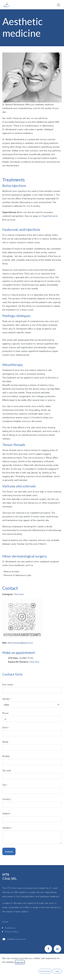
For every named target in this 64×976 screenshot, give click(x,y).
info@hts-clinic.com (16, 939)
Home (5, 921)
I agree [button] (57, 971)
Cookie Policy (19, 962)
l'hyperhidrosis (48, 216)
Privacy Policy (11, 931)
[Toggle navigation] (58, 4)
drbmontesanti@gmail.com (20, 642)
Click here (19, 594)
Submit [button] (9, 851)
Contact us (10, 927)
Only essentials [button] (45, 971)
